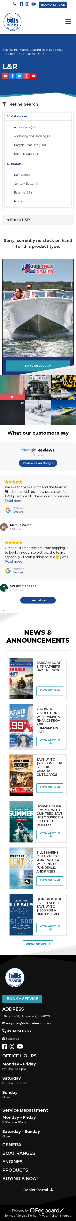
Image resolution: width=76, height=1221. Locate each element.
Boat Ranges (18, 1153)
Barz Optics (22, 175)
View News (36, 944)
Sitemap (65, 1215)
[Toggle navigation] (68, 22)
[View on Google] (4, 527)
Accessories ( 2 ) (25, 127)
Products (15, 1170)
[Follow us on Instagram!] (13, 1047)
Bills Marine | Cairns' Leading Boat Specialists (32, 50)
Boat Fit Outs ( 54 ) (27, 154)
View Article (50, 689)
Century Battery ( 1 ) (27, 183)
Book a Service (22, 999)
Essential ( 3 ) (23, 192)
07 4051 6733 (19, 1031)
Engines (12, 1161)
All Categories (17, 116)
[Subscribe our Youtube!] (21, 1047)
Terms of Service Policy (20, 1215)
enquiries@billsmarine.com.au (28, 1023)
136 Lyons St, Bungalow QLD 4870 (26, 1016)
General (13, 1144)
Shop (11, 54)
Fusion (18, 201)
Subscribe (12, 1038)
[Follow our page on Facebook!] (22, 4)
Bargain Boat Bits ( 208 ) (31, 145)
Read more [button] (13, 501)
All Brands (28, 54)
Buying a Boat (20, 1178)
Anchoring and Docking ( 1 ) (32, 136)
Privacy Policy (48, 1215)
